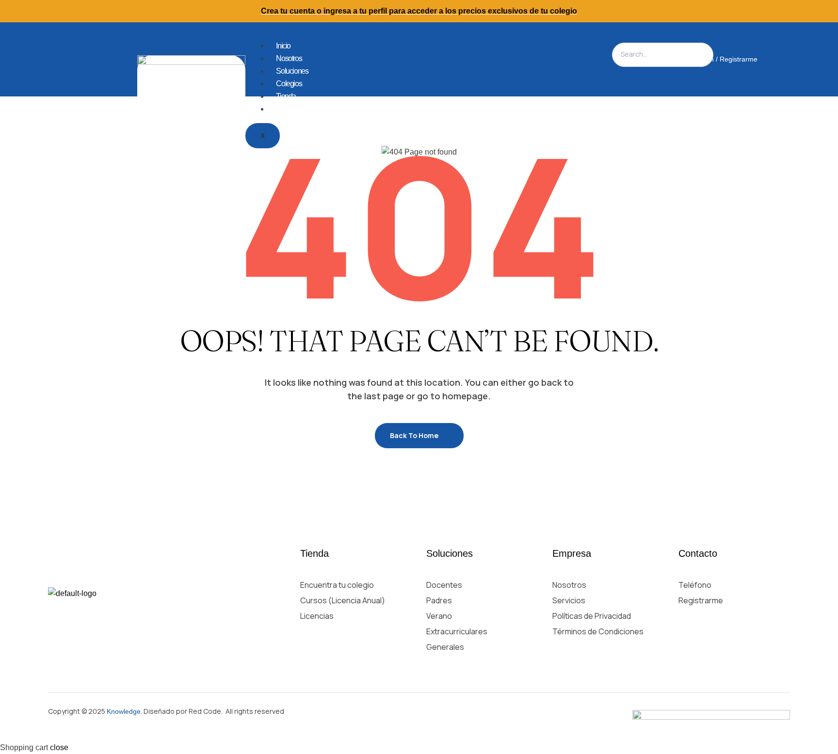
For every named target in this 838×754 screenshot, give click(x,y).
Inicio (283, 46)
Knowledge (124, 711)
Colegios (289, 83)
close (59, 747)
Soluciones (292, 71)
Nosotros (289, 58)
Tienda (286, 96)
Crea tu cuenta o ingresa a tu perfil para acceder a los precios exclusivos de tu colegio (419, 11)
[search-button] (628, 76)
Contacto (289, 109)
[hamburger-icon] (597, 47)
